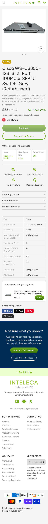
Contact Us (7, 461)
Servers (5, 440)
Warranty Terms (9, 476)
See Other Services (24, 358)
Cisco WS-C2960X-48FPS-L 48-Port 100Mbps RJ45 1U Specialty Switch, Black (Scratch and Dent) (28, 293)
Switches (6, 425)
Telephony (6, 448)
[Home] (24, 3)
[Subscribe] (43, 462)
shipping (15, 115)
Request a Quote (24, 136)
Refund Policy (8, 472)
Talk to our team (33, 429)
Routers (5, 421)
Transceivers (7, 444)
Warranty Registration (11, 480)
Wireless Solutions (10, 429)
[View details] (8, 295)
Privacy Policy (8, 468)
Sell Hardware (33, 425)
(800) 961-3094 (16, 511)
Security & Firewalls (10, 436)
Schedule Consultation (24, 350)
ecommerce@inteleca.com (20, 508)
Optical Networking (10, 433)
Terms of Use (8, 464)
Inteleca (20, 409)
